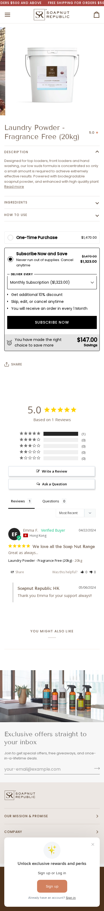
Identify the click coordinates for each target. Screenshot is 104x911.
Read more (14, 186)
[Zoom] (17, 105)
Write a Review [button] (54, 471)
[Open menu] (12, 14)
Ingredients (15, 202)
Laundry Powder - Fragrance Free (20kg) (40, 560)
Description (16, 152)
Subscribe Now (52, 322)
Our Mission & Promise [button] (26, 816)
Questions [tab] (50, 501)
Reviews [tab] (18, 501)
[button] (84, 572)
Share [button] (19, 572)
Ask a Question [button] (54, 484)
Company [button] (13, 831)
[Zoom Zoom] (52, 71)
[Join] (95, 768)
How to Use (15, 215)
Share (16, 364)
